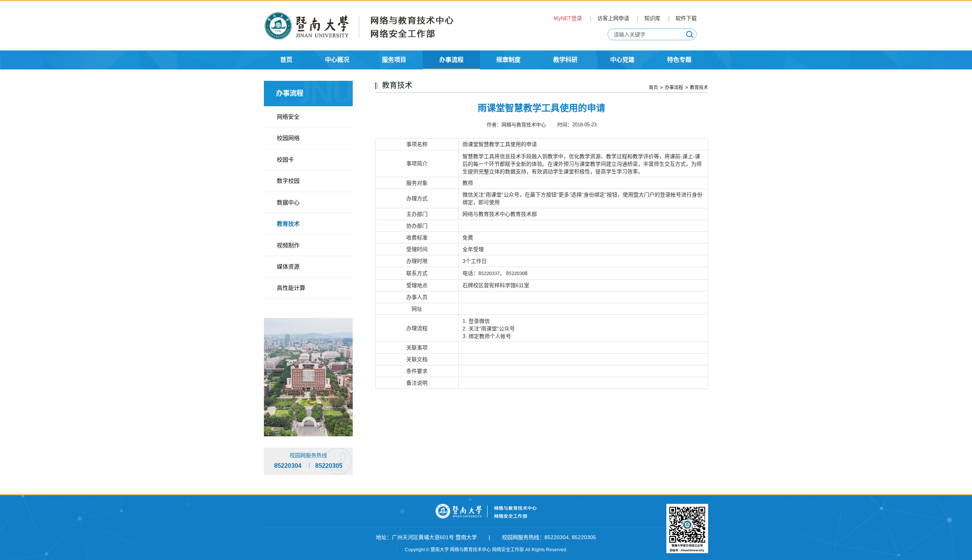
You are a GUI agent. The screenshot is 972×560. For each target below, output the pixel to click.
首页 (653, 87)
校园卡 (285, 159)
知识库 (652, 18)
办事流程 (674, 87)
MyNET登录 (568, 18)
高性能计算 (291, 288)
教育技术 (288, 223)
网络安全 (288, 116)
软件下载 (686, 18)
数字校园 (288, 181)
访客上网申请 (613, 18)
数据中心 (288, 202)
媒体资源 (288, 266)
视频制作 (288, 245)
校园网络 (288, 138)
